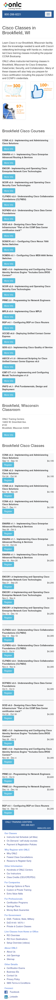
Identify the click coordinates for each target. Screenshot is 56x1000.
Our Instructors (14, 873)
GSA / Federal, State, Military (20, 918)
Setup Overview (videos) (18, 942)
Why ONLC (12, 853)
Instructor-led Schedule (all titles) (22, 836)
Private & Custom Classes (19, 926)
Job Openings (13, 955)
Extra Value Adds (15, 893)
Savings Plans (13, 906)
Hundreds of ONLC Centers (20, 869)
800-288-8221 (12, 14)
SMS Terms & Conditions (18, 982)
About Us (11, 951)
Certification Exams (16, 967)
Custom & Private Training (19, 889)
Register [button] (8, 464)
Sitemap (10, 959)
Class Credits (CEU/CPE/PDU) (21, 877)
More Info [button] (8, 148)
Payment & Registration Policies (22, 844)
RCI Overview (13, 935)
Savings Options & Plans (18, 886)
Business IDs (13, 971)
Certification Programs (17, 902)
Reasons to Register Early (19, 860)
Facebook (13, 991)
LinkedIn (13, 996)
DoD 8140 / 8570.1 (16, 922)
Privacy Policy (13, 979)
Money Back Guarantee (18, 909)
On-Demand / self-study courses (22, 840)
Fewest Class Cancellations (20, 857)
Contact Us (12, 975)
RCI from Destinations (17, 938)
